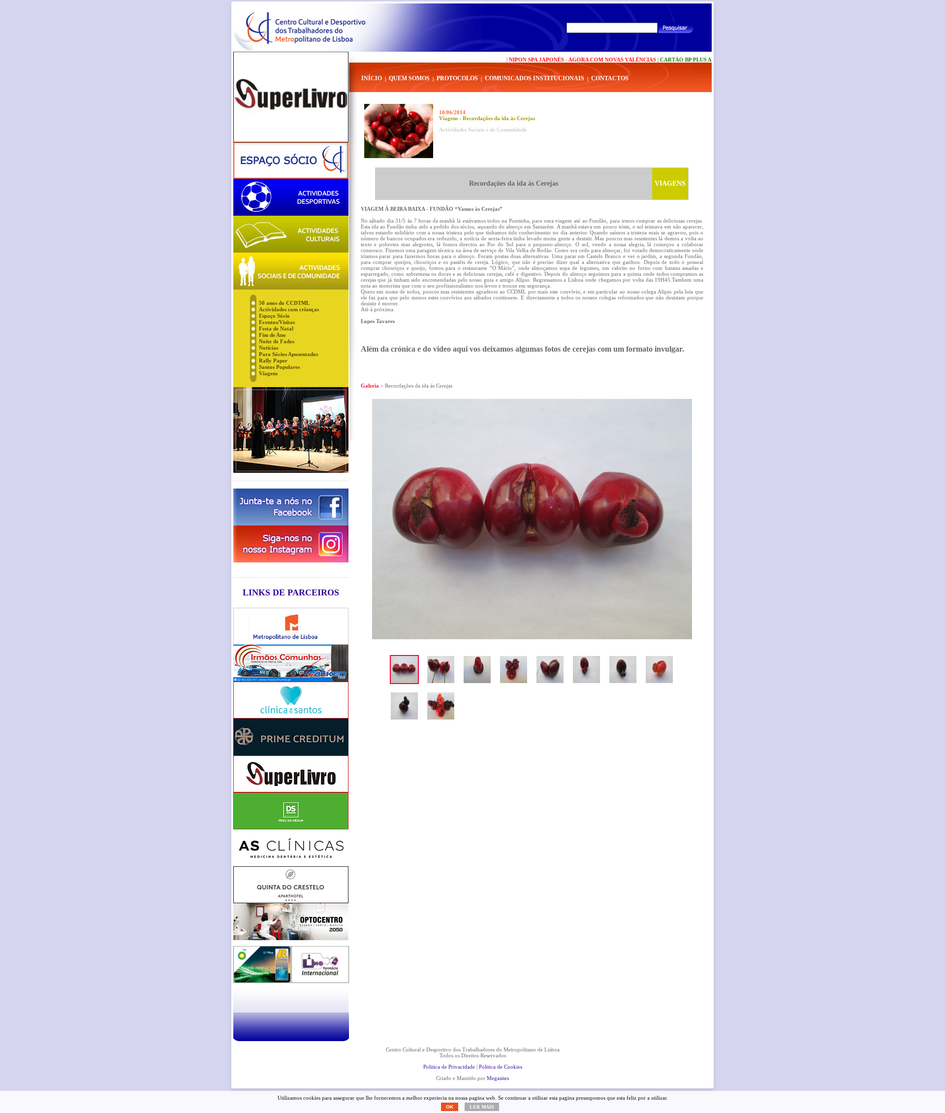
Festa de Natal (276, 328)
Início (371, 78)
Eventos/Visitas (277, 322)
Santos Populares (279, 367)
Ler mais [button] (482, 1107)
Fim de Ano (272, 335)
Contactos (610, 78)
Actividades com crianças (289, 309)
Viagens (268, 373)
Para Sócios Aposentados (288, 354)
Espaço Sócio (274, 316)
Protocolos (457, 78)
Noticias (268, 348)
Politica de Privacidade (449, 1067)
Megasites (498, 1078)
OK (449, 1107)
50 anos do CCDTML (284, 303)
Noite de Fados (276, 341)
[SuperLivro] (290, 97)
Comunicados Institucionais (534, 78)
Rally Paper (273, 360)
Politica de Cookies (500, 1067)
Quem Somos (409, 78)
